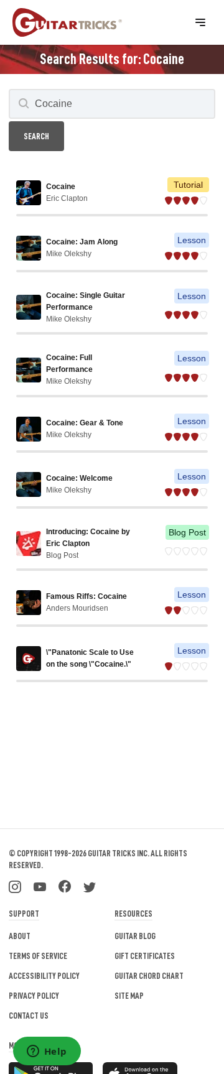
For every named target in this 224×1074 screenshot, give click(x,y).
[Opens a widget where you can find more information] (46, 1052)
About (19, 936)
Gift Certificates (144, 955)
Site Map (129, 995)
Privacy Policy (34, 995)
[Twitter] (89, 885)
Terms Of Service (38, 955)
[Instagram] (15, 885)
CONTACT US (29, 1015)
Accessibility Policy (44, 975)
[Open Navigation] (200, 22)
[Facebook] (64, 885)
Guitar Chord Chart (149, 975)
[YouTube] (40, 885)
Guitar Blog (135, 936)
